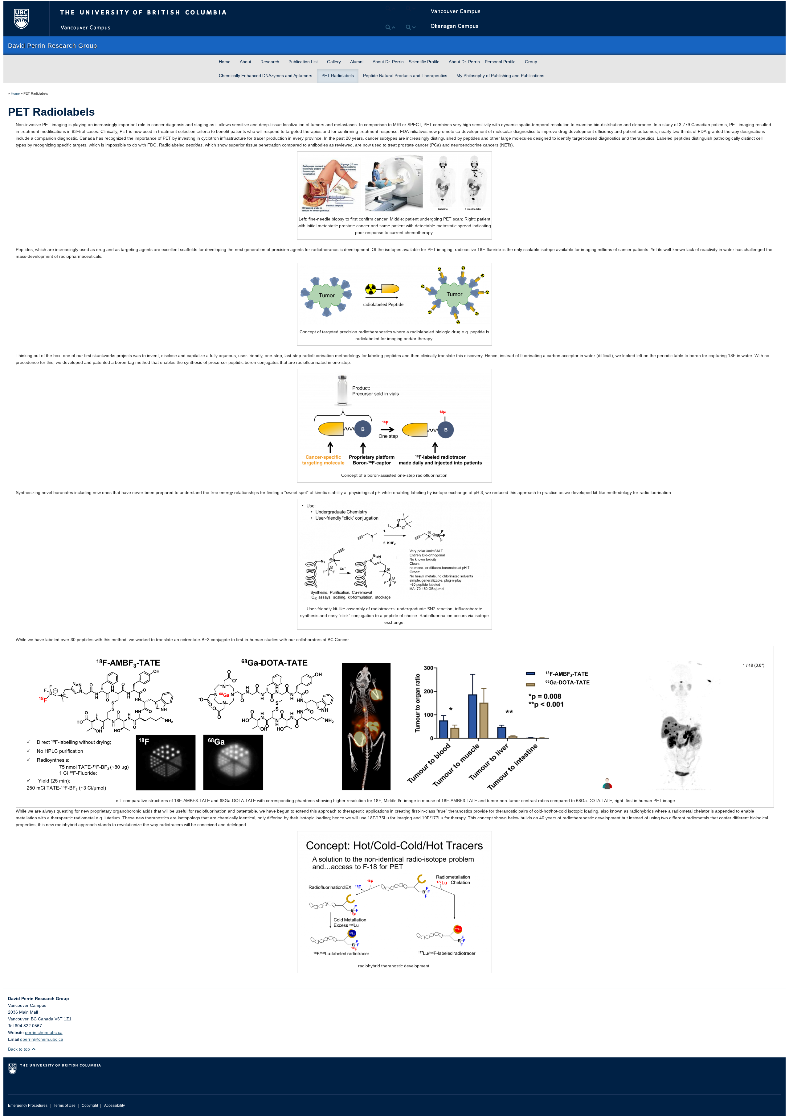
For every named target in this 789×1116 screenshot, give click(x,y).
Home (225, 61)
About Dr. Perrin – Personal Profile (482, 61)
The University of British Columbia (21, 18)
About (245, 61)
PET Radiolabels (337, 75)
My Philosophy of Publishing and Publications (500, 75)
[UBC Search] (744, 7)
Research (269, 61)
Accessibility (114, 1105)
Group (531, 61)
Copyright (90, 1105)
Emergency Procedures (27, 1105)
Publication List (303, 61)
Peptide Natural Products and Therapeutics (405, 75)
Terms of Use (65, 1105)
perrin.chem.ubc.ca (44, 1032)
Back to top (19, 1049)
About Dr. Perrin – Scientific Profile (406, 61)
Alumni (356, 61)
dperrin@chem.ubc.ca (41, 1039)
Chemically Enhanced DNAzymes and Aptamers (265, 75)
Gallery (334, 61)
